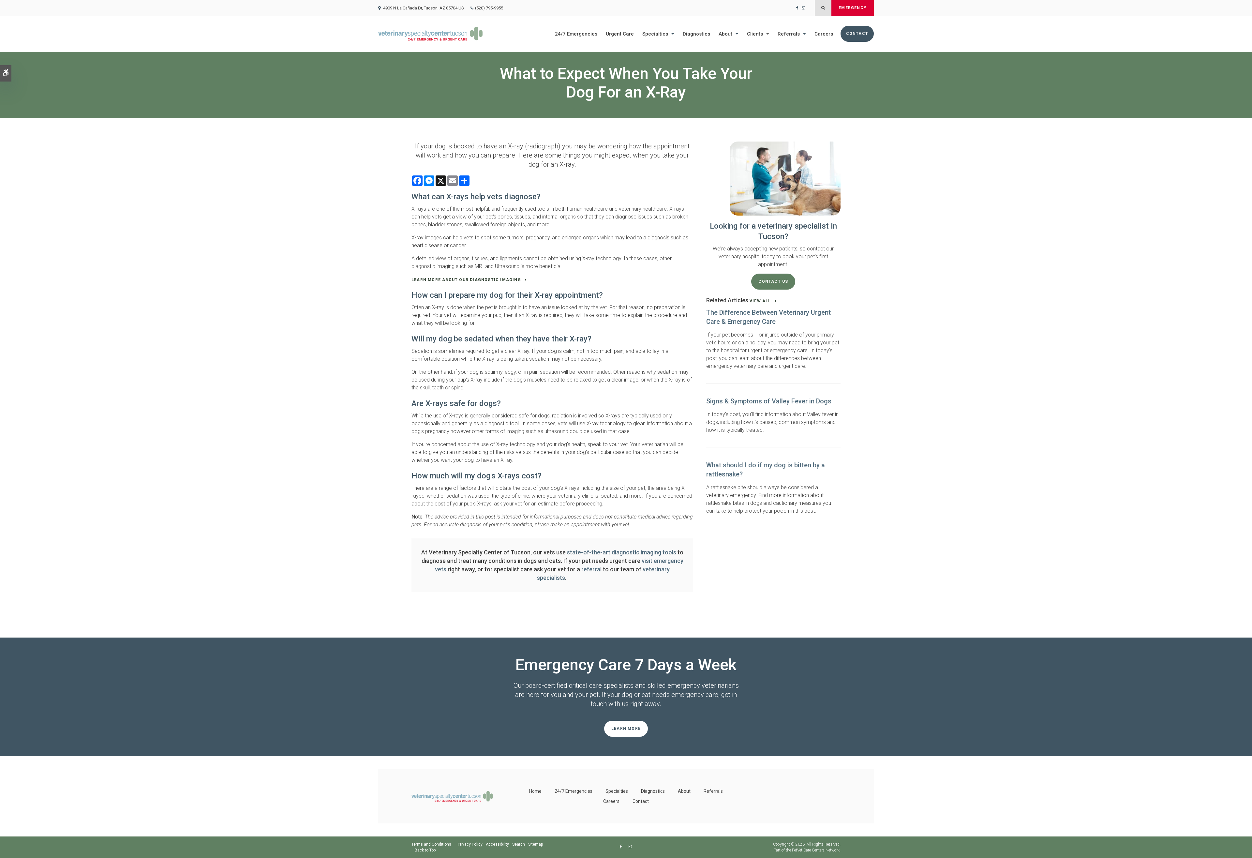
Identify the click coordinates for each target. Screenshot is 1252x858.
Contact (857, 33)
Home (535, 791)
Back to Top (425, 850)
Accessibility (497, 844)
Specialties (655, 34)
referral (591, 569)
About (725, 34)
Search (518, 844)
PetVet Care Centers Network (816, 850)
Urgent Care (620, 34)
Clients (755, 34)
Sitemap (535, 844)
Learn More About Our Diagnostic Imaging (466, 280)
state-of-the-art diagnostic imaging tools (621, 552)
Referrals (789, 34)
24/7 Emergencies (576, 34)
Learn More (626, 728)
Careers (823, 34)
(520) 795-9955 (489, 8)
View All (760, 301)
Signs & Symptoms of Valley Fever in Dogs (768, 401)
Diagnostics (696, 34)
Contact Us (773, 281)
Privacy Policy (470, 844)
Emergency (853, 8)
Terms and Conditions (431, 844)
